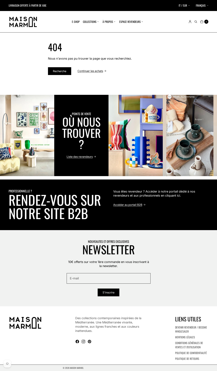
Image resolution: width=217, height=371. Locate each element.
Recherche (59, 71)
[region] (108, 135)
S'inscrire (108, 292)
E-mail (74, 278)
